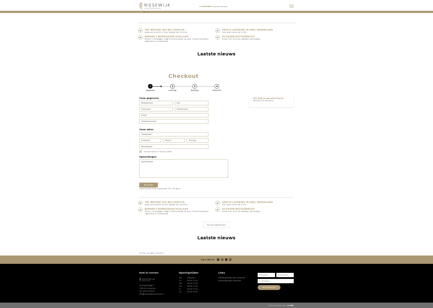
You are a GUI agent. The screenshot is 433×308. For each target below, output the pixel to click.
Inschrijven (269, 287)
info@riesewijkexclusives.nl (151, 294)
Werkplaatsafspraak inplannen (231, 278)
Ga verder (148, 185)
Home (141, 12)
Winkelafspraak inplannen (229, 280)
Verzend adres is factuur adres (158, 152)
